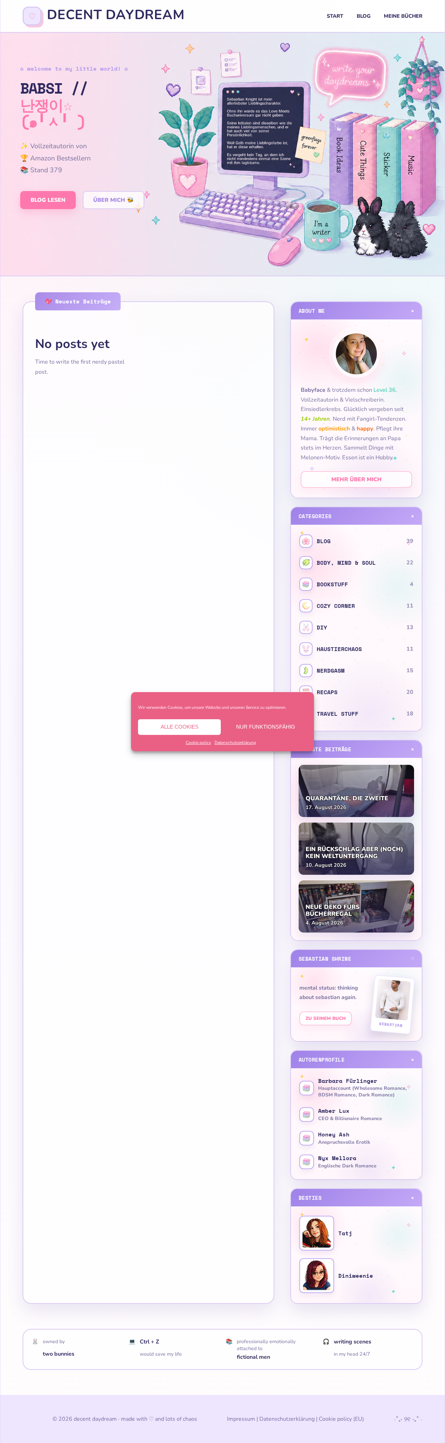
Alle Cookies (180, 727)
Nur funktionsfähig (265, 727)
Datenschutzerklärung (235, 742)
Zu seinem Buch (326, 1018)
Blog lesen (48, 200)
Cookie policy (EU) (341, 1419)
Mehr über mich (356, 479)
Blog (364, 16)
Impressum (241, 1419)
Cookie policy (198, 742)
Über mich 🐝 (113, 200)
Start (335, 16)
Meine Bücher (403, 16)
